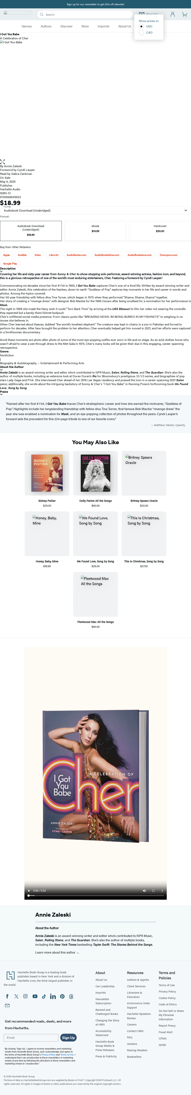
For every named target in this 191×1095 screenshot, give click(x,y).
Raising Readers (137, 1050)
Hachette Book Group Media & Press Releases (105, 1045)
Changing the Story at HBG (107, 1022)
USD (149, 26)
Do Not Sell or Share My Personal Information (171, 1015)
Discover (66, 26)
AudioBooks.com (76, 255)
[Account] (173, 14)
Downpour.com (169, 255)
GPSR (162, 1045)
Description (8, 268)
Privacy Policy (167, 991)
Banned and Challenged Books (107, 1012)
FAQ (129, 1037)
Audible (22, 255)
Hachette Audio (10, 189)
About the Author (12, 367)
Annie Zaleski (13, 166)
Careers (132, 1024)
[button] (95, 162)
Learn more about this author (55, 952)
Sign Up (68, 1037)
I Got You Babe (56, 403)
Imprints (103, 26)
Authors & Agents (138, 979)
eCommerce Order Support (138, 1005)
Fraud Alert (166, 1032)
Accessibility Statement (103, 1033)
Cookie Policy (167, 998)
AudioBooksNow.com (107, 255)
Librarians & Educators (134, 994)
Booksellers (134, 1056)
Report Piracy (167, 1025)
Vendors (132, 1044)
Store (85, 26)
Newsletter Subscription (103, 1001)
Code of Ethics (168, 1004)
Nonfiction (7, 355)
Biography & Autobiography (18, 363)
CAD (149, 32)
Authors (46, 26)
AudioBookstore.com (140, 255)
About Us (124, 26)
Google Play (10, 263)
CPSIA (163, 1038)
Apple (6, 255)
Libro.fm (54, 255)
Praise (4, 391)
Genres (27, 26)
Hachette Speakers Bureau (139, 1016)
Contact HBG (135, 1031)
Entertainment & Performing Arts (62, 363)
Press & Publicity (106, 1056)
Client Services (136, 986)
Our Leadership (105, 986)
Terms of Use (167, 985)
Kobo (38, 255)
